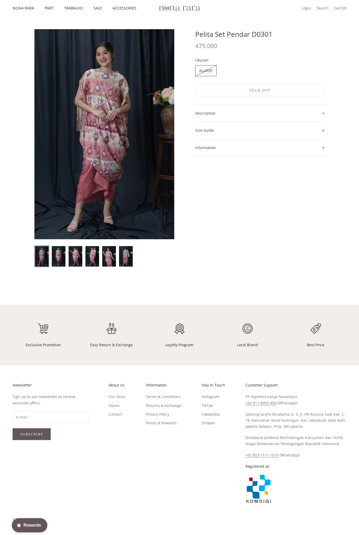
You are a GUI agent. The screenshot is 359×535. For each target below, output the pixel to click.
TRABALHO (73, 8)
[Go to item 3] (75, 256)
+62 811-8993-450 (260, 402)
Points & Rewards (161, 422)
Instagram (210, 396)
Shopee (208, 422)
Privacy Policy (157, 414)
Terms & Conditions (163, 396)
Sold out (260, 90)
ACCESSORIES (124, 8)
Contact (115, 414)
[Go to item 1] (41, 256)
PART (49, 8)
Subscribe (31, 434)
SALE (98, 8)
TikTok (207, 405)
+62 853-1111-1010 (262, 454)
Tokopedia (211, 414)
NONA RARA (23, 8)
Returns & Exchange (163, 405)
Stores (114, 405)
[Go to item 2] (58, 256)
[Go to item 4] (92, 256)
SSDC (341, 519)
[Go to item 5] (109, 256)
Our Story (117, 396)
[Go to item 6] (126, 256)
